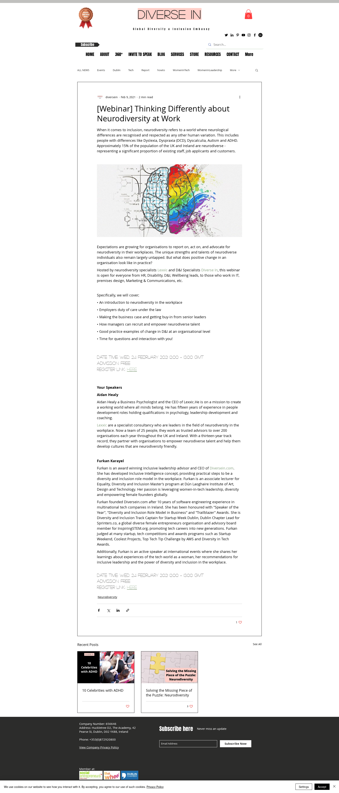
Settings (304, 787)
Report (145, 70)
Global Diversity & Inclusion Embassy (172, 29)
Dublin (116, 70)
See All (257, 644)
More (233, 70)
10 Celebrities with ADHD (102, 690)
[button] (248, 14)
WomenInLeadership (210, 70)
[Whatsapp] (260, 35)
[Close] (334, 787)
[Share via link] (127, 610)
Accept (322, 787)
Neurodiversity (107, 597)
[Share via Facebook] (99, 610)
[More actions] (239, 97)
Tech (131, 70)
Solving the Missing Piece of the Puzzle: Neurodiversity (169, 692)
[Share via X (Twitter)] (108, 610)
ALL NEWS (83, 70)
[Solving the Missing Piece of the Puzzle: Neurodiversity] (169, 667)
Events (101, 70)
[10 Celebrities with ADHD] (105, 667)
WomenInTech (181, 70)
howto (161, 70)
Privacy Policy (155, 787)
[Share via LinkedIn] (118, 610)
